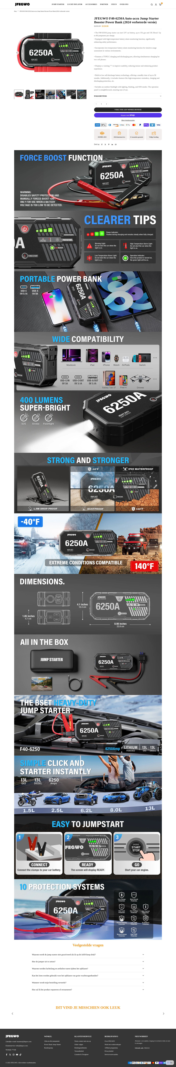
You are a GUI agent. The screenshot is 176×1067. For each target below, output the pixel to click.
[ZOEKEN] (152, 4)
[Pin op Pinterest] (109, 144)
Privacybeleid (109, 1051)
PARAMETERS (100, 96)
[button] (83, 53)
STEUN (114, 4)
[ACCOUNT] (156, 4)
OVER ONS (124, 4)
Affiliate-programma (111, 1048)
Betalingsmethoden (80, 1048)
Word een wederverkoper (113, 1044)
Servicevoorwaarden (111, 1054)
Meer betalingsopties (128, 120)
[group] (50, 53)
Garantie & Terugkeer (81, 1054)
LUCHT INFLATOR (74, 4)
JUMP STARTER (58, 4)
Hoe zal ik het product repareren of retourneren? (52, 989)
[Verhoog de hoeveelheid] (106, 104)
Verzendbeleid (79, 1051)
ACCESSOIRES (91, 4)
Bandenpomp (48, 1048)
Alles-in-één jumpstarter (52, 1041)
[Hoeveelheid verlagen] (96, 104)
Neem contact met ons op (82, 1041)
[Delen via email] (115, 144)
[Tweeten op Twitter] (105, 144)
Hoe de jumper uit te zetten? (43, 961)
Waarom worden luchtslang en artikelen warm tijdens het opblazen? (60, 968)
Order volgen (78, 1044)
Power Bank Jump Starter (52, 1044)
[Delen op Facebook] (102, 144)
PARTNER (104, 4)
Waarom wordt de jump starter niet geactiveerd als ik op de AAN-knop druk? (64, 954)
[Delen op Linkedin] (112, 144)
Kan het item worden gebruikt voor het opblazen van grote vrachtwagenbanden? (65, 975)
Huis (15, 11)
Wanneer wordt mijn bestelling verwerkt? (49, 982)
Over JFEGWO (110, 1041)
